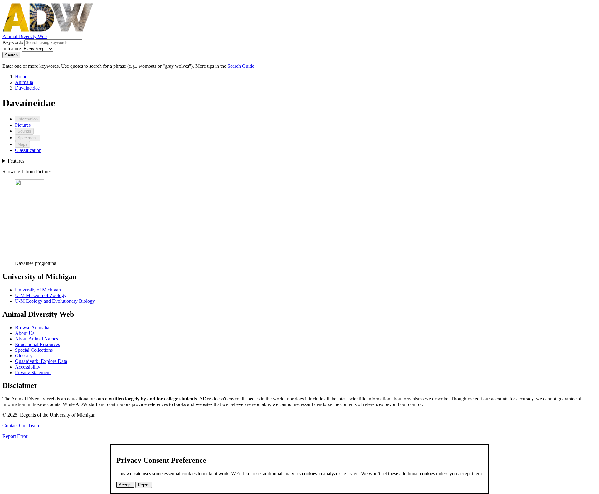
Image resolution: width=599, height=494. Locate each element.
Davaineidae (27, 87)
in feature (11, 48)
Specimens (27, 137)
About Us (24, 333)
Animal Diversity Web (24, 36)
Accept (125, 484)
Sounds (24, 131)
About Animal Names (36, 338)
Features (16, 161)
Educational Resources (37, 344)
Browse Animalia (32, 327)
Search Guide (240, 66)
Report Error (14, 436)
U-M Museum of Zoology (40, 295)
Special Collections (34, 350)
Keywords (12, 42)
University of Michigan (38, 289)
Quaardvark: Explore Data (41, 361)
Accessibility (27, 366)
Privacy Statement (33, 372)
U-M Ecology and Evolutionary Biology (55, 301)
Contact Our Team (20, 425)
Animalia (24, 82)
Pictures (23, 125)
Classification (28, 150)
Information (27, 119)
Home (21, 76)
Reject (143, 484)
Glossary (23, 355)
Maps (22, 144)
